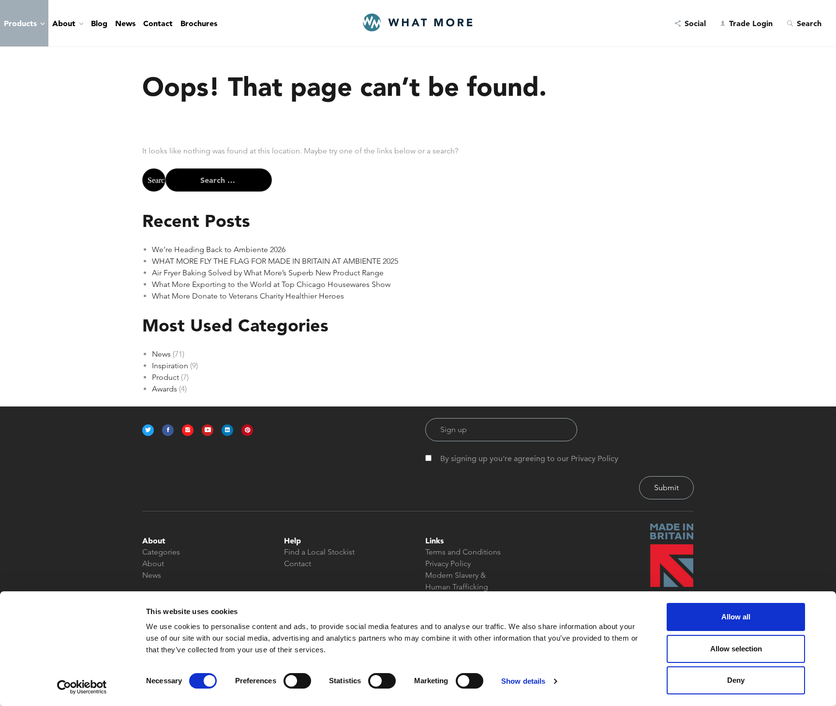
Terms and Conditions (463, 551)
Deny (736, 680)
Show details (523, 681)
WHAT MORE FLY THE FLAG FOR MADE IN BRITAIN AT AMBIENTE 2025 (275, 261)
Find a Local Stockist (319, 551)
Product (165, 377)
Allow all (735, 617)
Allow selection (736, 649)
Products (20, 23)
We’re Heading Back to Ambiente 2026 (218, 249)
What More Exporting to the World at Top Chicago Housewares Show (271, 284)
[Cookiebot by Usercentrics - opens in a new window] (82, 687)
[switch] (297, 681)
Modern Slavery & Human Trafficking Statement (456, 587)
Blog (99, 23)
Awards (164, 388)
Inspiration (170, 365)
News (125, 23)
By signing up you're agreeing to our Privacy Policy (529, 459)
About (63, 23)
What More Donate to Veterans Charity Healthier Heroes (248, 295)
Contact (158, 23)
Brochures (198, 23)
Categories (161, 551)
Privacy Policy (448, 563)
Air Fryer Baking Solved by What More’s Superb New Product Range (268, 272)
